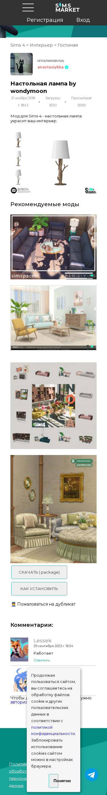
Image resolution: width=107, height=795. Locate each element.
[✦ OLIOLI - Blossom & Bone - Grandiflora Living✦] (53, 509)
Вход (83, 20)
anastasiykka (50, 67)
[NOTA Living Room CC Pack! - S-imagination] (53, 405)
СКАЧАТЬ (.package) (39, 572)
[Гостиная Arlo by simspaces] (53, 247)
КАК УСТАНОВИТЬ (39, 588)
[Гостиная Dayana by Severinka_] (53, 317)
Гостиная (67, 45)
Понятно (56, 780)
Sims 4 (18, 45)
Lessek (42, 641)
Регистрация (45, 20)
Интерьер (41, 45)
